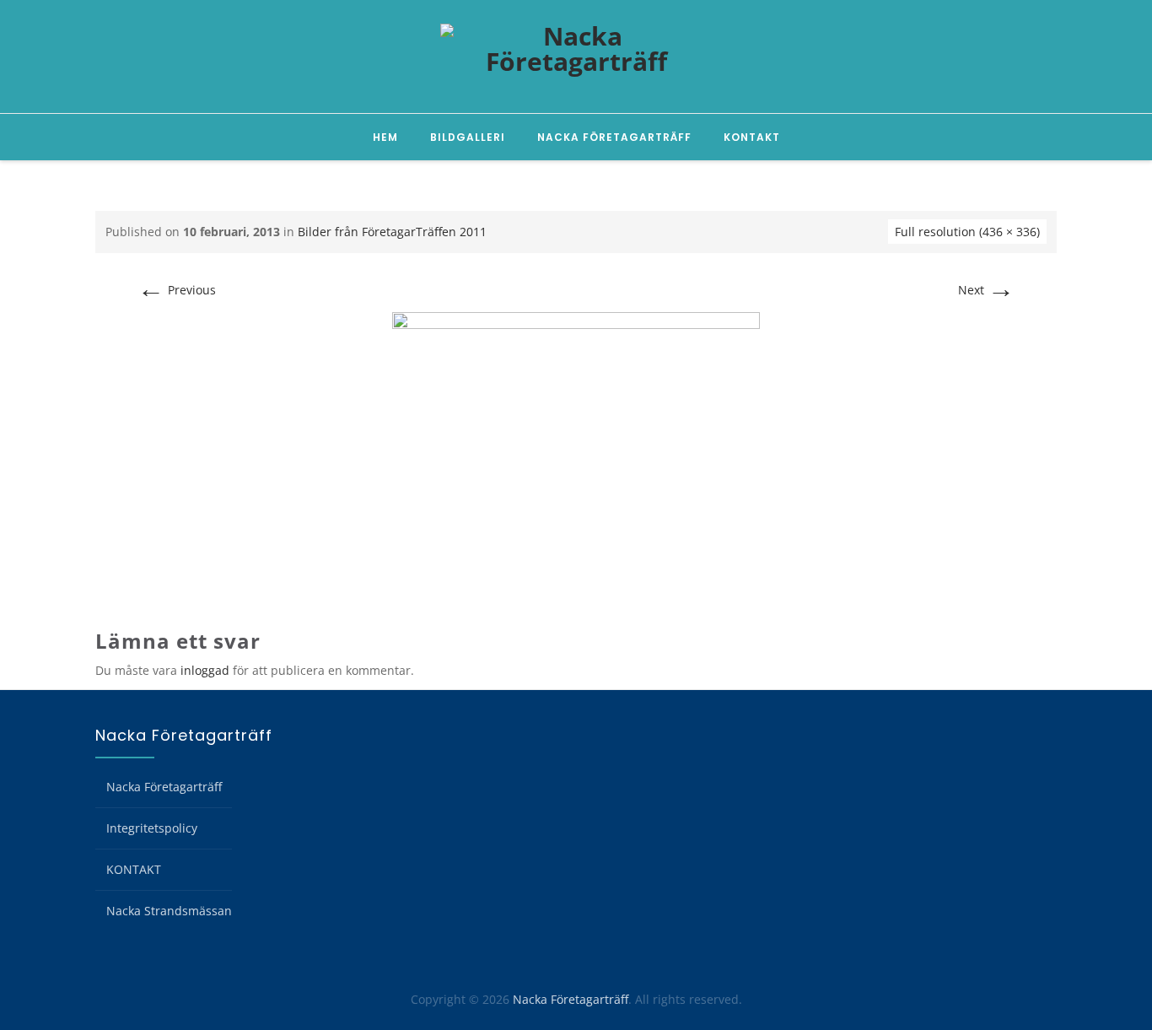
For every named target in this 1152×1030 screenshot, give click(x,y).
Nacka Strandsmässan (169, 911)
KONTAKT (752, 137)
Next (986, 290)
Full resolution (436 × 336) (967, 232)
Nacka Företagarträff (614, 137)
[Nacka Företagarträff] (576, 57)
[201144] (576, 453)
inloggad (204, 670)
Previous (176, 290)
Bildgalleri (467, 137)
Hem (385, 137)
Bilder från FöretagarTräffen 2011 (392, 232)
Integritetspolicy (151, 828)
